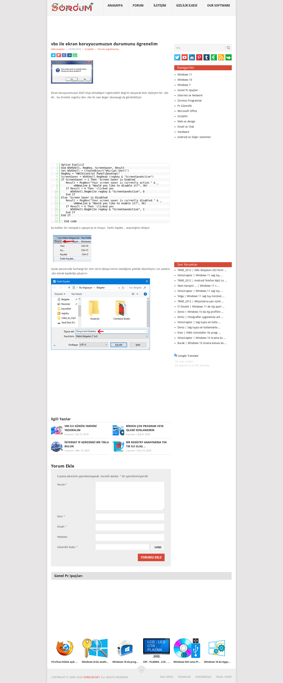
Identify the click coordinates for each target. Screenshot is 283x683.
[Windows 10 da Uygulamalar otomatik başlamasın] (217, 648)
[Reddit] (192, 57)
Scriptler (89, 49)
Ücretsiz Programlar (190, 100)
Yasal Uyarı (224, 676)
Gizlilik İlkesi (186, 5)
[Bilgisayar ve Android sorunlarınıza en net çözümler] (72, 7)
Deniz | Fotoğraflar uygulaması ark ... (200, 317)
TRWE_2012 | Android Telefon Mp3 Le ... (202, 280)
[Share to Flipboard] (58, 55)
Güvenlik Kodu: (67, 547)
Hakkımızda (203, 676)
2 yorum (68, 450)
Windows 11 (185, 74)
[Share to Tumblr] (64, 55)
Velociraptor (58, 49)
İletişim (160, 5)
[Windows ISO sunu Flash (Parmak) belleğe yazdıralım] (186, 648)
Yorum (62, 484)
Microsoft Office (187, 111)
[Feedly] (214, 57)
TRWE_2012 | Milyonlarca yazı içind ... (201, 301)
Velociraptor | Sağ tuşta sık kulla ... (199, 322)
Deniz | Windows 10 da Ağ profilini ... (201, 311)
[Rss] (221, 57)
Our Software (218, 5)
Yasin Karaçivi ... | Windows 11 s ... (198, 285)
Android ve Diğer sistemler (194, 137)
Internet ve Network (190, 95)
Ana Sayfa (166, 676)
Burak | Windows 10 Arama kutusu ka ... (202, 343)
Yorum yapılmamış (108, 49)
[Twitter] (177, 57)
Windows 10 (185, 79)
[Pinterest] (199, 57)
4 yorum (130, 434)
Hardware (183, 131)
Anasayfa (115, 5)
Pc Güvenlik (185, 105)
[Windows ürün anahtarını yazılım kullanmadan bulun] (95, 648)
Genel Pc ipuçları (188, 90)
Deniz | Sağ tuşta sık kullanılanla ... (199, 327)
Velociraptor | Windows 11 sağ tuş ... (200, 275)
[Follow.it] (228, 57)
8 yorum (68, 434)
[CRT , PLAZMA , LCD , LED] (156, 648)
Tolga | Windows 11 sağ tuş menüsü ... (201, 296)
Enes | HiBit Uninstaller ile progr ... (199, 332)
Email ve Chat (186, 126)
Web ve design (186, 121)
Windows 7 (184, 84)
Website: (62, 536)
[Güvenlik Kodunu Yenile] (158, 547)
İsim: (61, 516)
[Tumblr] (206, 57)
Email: (61, 526)
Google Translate (187, 355)
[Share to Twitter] (53, 55)
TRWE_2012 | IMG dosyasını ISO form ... (202, 270)
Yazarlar (184, 676)
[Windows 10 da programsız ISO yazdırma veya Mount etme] (125, 648)
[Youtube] (185, 57)
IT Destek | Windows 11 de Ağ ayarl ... (201, 306)
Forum (138, 5)
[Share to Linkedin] (69, 55)
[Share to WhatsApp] (75, 55)
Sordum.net (91, 677)
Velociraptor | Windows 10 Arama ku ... (202, 337)
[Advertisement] (141, 28)
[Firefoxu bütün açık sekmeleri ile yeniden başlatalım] (64, 648)
